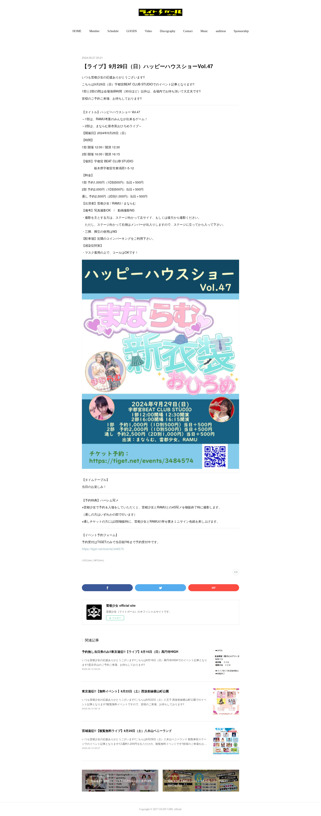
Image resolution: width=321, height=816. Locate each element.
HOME (76, 31)
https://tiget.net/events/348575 (103, 549)
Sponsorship (241, 31)
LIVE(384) (87, 560)
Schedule (113, 31)
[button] (76, 31)
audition (221, 31)
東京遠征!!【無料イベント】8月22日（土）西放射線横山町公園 (125, 691)
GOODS (131, 31)
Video (148, 31)
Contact (188, 31)
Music (204, 31)
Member (94, 31)
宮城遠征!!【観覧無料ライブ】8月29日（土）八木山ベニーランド (127, 730)
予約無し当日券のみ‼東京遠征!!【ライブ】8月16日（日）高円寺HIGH (130, 651)
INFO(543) (98, 560)
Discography (167, 31)
